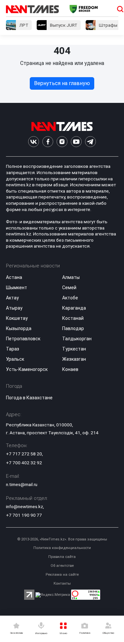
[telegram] (90, 141)
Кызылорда (18, 328)
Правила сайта (62, 557)
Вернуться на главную (62, 83)
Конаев (70, 369)
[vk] (33, 141)
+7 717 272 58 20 (24, 453)
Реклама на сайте (62, 574)
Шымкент (16, 287)
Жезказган (74, 359)
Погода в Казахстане (29, 397)
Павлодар (73, 328)
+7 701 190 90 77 (24, 515)
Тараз (12, 349)
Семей (69, 287)
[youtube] (76, 141)
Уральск (15, 359)
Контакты (62, 583)
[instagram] (62, 141)
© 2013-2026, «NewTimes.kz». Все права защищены (62, 539)
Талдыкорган (77, 338)
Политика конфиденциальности (62, 548)
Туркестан (74, 349)
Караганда (74, 308)
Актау (12, 297)
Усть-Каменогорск (27, 369)
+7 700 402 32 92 (24, 462)
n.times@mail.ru (21, 484)
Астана (14, 277)
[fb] (47, 141)
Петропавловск (23, 338)
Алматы (71, 277)
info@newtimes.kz (24, 506)
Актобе (70, 297)
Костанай (73, 318)
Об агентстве (62, 566)
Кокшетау (17, 318)
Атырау (14, 308)
